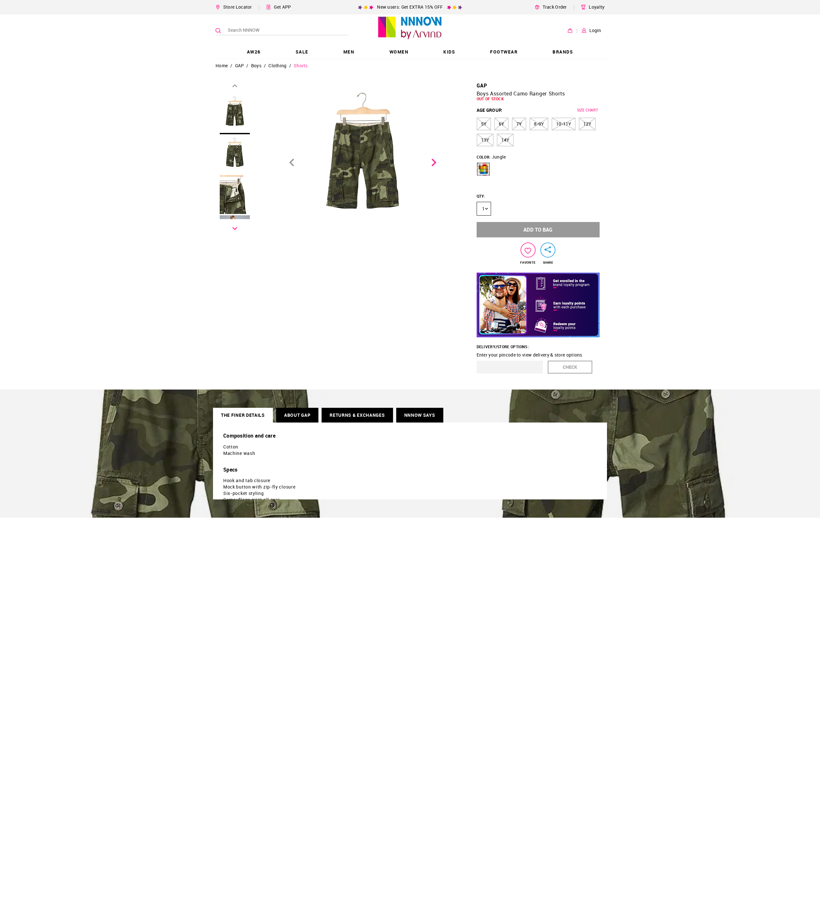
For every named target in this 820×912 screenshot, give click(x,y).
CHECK (570, 367)
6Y (501, 124)
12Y (587, 124)
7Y (519, 124)
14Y (505, 140)
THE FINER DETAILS (243, 415)
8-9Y (539, 124)
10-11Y (563, 124)
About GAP (297, 415)
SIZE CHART (587, 109)
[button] (483, 169)
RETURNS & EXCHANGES (357, 415)
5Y (484, 124)
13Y (485, 140)
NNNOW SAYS (419, 415)
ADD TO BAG (538, 229)
